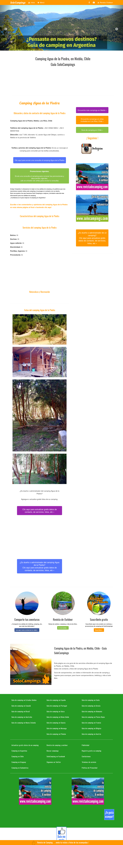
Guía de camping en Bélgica (91, 728)
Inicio (32, 2)
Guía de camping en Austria (91, 734)
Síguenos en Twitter (54, 762)
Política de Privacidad (89, 767)
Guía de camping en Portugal (57, 705)
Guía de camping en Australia (22, 717)
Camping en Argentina (19, 750)
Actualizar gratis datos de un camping (25, 745)
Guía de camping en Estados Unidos (24, 700)
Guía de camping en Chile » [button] (92, 130)
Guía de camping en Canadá (21, 705)
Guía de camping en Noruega (57, 728)
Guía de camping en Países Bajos (93, 717)
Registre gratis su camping (91, 750)
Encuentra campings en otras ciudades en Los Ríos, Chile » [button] (92, 120)
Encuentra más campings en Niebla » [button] (92, 110)
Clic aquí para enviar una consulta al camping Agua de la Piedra (39, 160)
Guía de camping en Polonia (56, 734)
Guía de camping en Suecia (56, 722)
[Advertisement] (63, 80)
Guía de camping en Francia (91, 722)
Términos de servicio (89, 762)
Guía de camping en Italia (91, 700)
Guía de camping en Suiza (56, 711)
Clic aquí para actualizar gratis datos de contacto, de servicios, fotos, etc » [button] (39, 510)
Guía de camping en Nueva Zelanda (24, 722)
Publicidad (85, 745)
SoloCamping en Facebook (56, 756)
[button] (26, 630)
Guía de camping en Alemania (92, 711)
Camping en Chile (18, 756)
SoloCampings (17, 2)
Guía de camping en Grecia (91, 705)
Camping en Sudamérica (20, 767)
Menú (41, 2)
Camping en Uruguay (19, 762)
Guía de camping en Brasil (21, 711)
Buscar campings (53, 750)
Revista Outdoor (106, 2)
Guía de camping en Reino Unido (58, 717)
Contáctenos (86, 756)
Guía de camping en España (56, 700)
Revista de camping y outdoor (57, 745)
